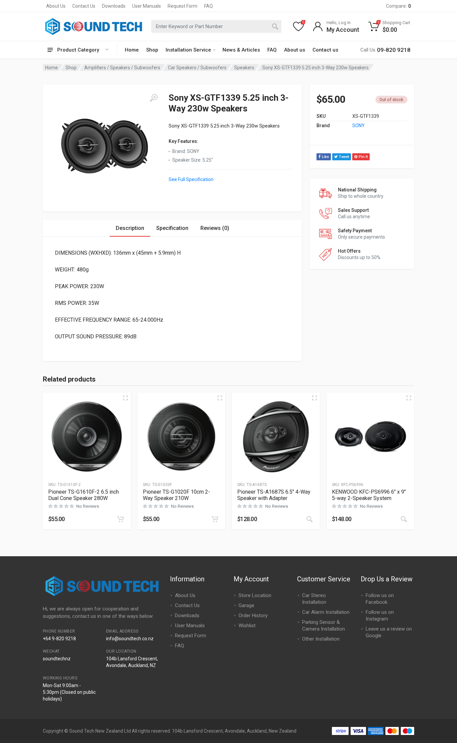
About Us (56, 6)
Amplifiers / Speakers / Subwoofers (122, 67)
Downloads (113, 6)
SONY (358, 125)
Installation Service (188, 50)
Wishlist (247, 626)
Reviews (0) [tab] (214, 228)
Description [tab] (130, 228)
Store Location (255, 595)
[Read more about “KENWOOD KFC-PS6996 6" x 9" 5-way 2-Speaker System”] (404, 519)
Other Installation (321, 639)
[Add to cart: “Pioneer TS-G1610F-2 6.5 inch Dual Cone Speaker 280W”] (120, 519)
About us (294, 50)
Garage (246, 605)
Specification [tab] (172, 228)
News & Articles (241, 50)
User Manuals (146, 6)
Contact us (325, 50)
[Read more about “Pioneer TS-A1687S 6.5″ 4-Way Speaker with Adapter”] (309, 519)
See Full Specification (191, 179)
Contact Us (83, 6)
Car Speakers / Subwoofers (197, 67)
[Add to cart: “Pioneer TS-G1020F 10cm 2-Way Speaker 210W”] (215, 519)
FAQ (208, 6)
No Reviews (87, 506)
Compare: (398, 6)
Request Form (182, 6)
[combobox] (216, 26)
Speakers (244, 67)
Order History (253, 615)
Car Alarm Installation (326, 612)
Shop (152, 50)
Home (132, 50)
